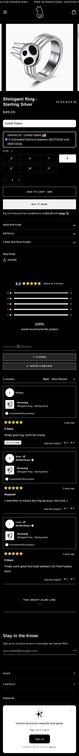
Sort (46, 379)
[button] (39, 293)
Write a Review (47, 367)
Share (12, 259)
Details (8, 233)
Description (12, 224)
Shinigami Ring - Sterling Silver (32, 406)
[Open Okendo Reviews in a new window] (17, 346)
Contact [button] (9, 684)
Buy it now (39, 204)
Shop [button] (6, 673)
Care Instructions (17, 242)
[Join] (73, 650)
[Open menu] (8, 12)
